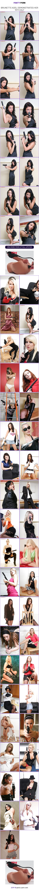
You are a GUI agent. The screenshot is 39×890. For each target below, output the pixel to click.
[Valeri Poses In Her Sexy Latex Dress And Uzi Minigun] (10, 786)
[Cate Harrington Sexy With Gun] (29, 406)
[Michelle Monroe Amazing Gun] (29, 436)
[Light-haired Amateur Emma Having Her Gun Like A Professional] (29, 494)
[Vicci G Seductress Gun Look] (29, 348)
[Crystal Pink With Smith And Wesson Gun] (10, 728)
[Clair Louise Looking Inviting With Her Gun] (10, 669)
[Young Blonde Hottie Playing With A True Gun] (10, 523)
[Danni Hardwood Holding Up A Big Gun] (10, 406)
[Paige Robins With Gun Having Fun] (10, 552)
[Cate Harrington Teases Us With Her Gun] (10, 640)
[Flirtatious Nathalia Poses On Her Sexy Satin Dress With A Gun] (10, 319)
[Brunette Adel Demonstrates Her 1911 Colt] (29, 319)
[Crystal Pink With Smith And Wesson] (29, 640)
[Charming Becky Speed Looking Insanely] (10, 611)
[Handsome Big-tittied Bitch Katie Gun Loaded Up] (29, 786)
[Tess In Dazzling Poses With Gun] (29, 523)
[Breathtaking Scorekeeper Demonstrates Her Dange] (10, 465)
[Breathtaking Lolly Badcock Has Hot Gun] (29, 728)
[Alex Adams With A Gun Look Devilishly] (10, 348)
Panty (19, 3)
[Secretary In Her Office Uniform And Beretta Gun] (10, 494)
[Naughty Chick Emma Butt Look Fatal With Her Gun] (29, 669)
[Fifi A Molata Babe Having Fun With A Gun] (10, 698)
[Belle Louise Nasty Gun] (10, 757)
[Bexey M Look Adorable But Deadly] (29, 582)
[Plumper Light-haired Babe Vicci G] (29, 552)
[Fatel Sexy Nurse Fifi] (29, 465)
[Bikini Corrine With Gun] (10, 377)
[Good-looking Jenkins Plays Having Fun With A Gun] (29, 290)
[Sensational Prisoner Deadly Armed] (29, 377)
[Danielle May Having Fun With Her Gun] (10, 582)
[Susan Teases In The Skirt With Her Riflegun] (10, 844)
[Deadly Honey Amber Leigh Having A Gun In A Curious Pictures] (10, 815)
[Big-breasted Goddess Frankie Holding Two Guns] (29, 757)
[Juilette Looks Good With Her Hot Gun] (29, 698)
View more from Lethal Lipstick (19, 247)
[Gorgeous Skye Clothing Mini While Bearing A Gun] (10, 436)
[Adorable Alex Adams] (29, 815)
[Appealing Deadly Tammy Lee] (29, 611)
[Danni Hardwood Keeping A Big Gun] (10, 290)
